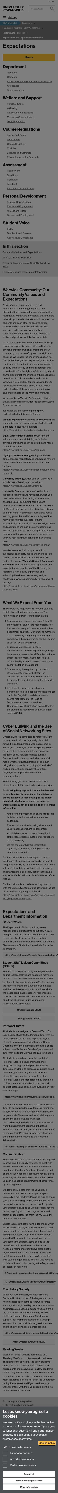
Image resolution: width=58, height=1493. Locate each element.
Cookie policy (47, 1443)
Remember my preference (29, 1480)
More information (29, 1487)
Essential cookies (20, 1447)
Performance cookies (22, 1465)
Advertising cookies (21, 1459)
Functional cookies (20, 1453)
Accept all (29, 1474)
